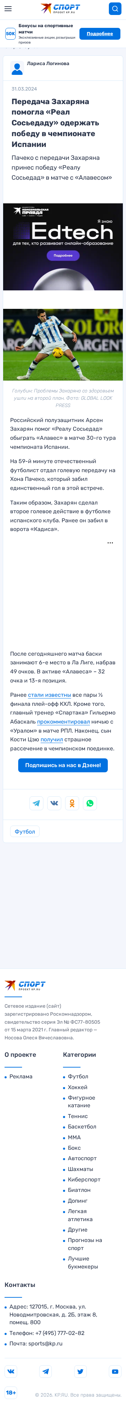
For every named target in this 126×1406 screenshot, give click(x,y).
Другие (78, 1229)
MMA (74, 1137)
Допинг (78, 1200)
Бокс (74, 1148)
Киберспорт (84, 1179)
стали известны (49, 695)
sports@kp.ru (45, 1343)
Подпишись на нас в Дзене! (63, 765)
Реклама (21, 1076)
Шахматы (80, 1169)
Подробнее (100, 33)
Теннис (78, 1116)
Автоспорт (82, 1158)
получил (52, 739)
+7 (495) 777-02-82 (59, 1333)
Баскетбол (82, 1126)
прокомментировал (63, 721)
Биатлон (79, 1190)
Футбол (25, 831)
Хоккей (78, 1087)
